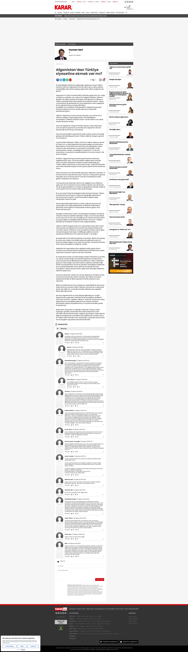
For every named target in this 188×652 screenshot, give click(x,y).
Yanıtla (68, 342)
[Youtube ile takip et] (125, 2)
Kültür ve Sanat (102, 633)
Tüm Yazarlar (72, 44)
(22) (78, 342)
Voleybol (88, 624)
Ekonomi (77, 12)
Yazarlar (66, 12)
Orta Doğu (79, 619)
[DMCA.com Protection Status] (61, 628)
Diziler (77, 626)
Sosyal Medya (91, 629)
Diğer (107, 624)
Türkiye (91, 616)
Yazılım (98, 629)
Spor (83, 12)
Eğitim (100, 616)
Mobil (79, 629)
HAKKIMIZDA (72, 609)
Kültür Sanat (120, 12)
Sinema (90, 631)
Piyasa (79, 621)
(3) (73, 485)
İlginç (99, 631)
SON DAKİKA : (58, 16)
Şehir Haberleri (133, 623)
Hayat (87, 12)
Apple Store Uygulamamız (130, 642)
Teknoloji (72, 629)
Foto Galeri (73, 634)
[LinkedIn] (64, 79)
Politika (79, 616)
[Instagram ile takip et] (65, 613)
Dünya (72, 12)
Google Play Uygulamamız (110, 642)
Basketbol (82, 624)
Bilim (102, 629)
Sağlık (87, 626)
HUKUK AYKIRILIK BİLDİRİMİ (131, 609)
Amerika (85, 619)
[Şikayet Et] (103, 342)
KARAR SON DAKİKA (60, 622)
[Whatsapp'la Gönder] (67, 79)
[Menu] (126, 12)
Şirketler (108, 621)
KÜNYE (83, 609)
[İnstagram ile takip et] (128, 2)
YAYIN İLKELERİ (90, 609)
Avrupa (91, 619)
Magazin (82, 626)
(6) (73, 375)
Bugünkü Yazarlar (60, 44)
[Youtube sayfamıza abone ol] (61, 613)
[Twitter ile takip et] (132, 2)
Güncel (60, 12)
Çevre (96, 616)
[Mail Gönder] (70, 79)
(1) (79, 356)
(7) (75, 356)
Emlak (84, 621)
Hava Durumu (132, 617)
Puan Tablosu (132, 621)
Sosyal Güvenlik (100, 621)
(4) (73, 342)
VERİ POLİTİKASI (120, 609)
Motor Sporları (101, 624)
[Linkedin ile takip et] (63, 613)
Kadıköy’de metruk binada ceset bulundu (74, 16)
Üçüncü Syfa (84, 616)
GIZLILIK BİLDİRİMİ (110, 609)
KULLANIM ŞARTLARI (99, 609)
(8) (73, 513)
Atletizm (93, 624)
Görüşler (102, 12)
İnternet (84, 629)
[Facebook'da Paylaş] (57, 79)
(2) (78, 375)
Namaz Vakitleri (133, 619)
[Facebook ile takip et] (130, 2)
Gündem (82, 631)
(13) (73, 529)
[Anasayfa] (56, 12)
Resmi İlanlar (110, 12)
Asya (94, 619)
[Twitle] (60, 79)
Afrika (98, 619)
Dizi (87, 631)
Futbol (76, 624)
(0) (78, 425)
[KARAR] (63, 7)
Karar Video (94, 12)
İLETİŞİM (79, 609)
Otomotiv (89, 621)
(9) (78, 539)
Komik (95, 631)
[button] (91, 80)
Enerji (94, 621)
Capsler (86, 633)
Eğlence (100, 626)
